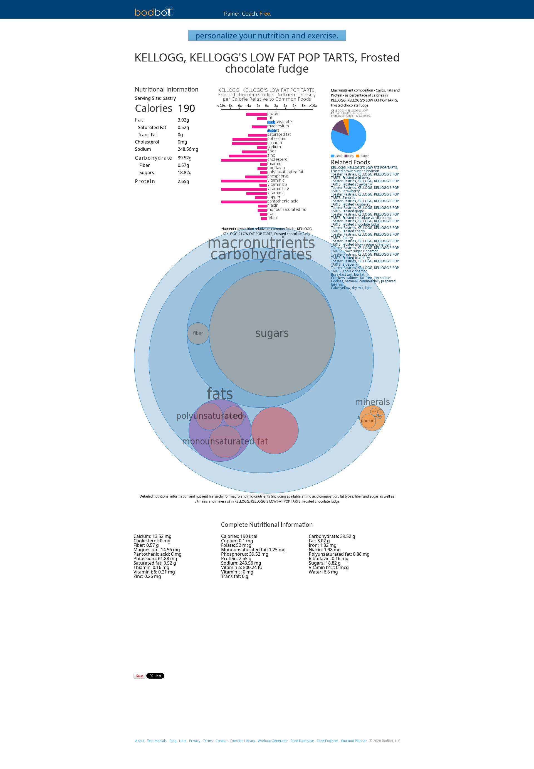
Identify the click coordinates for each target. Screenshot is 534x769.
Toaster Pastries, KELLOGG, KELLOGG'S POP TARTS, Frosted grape (365, 209)
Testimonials (157, 740)
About (139, 740)
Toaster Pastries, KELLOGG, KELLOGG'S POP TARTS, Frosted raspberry (365, 203)
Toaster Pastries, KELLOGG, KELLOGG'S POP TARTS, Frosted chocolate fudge (365, 223)
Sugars (146, 172)
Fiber (144, 165)
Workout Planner (354, 740)
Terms (208, 740)
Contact (222, 740)
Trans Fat (147, 135)
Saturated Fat (152, 127)
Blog (172, 740)
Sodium (143, 149)
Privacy (194, 740)
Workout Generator (273, 740)
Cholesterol (147, 142)
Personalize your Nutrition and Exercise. (267, 35)
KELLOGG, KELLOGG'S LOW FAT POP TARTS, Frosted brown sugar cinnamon (364, 169)
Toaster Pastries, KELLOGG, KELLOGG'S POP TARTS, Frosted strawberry (365, 183)
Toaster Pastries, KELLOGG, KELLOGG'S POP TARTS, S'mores (365, 196)
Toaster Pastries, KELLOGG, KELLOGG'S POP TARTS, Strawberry (365, 189)
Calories (153, 108)
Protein (145, 181)
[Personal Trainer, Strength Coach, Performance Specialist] (267, 17)
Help (182, 740)
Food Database (302, 740)
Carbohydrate (153, 157)
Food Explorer (327, 740)
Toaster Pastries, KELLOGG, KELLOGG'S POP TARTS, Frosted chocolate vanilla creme (365, 216)
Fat (139, 119)
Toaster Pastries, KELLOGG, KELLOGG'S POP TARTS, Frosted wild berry (365, 176)
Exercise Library (242, 740)
